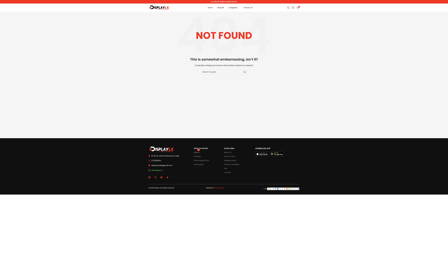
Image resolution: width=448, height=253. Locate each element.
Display (197, 152)
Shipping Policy (230, 160)
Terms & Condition (232, 164)
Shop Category (201, 148)
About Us (227, 152)
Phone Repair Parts (201, 160)
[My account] (293, 7)
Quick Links (229, 148)
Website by (215, 188)
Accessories (199, 164)
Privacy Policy (229, 156)
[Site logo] (159, 7)
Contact (227, 172)
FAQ (225, 168)
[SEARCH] (244, 72)
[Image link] (161, 149)
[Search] (288, 7)
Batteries (197, 156)
